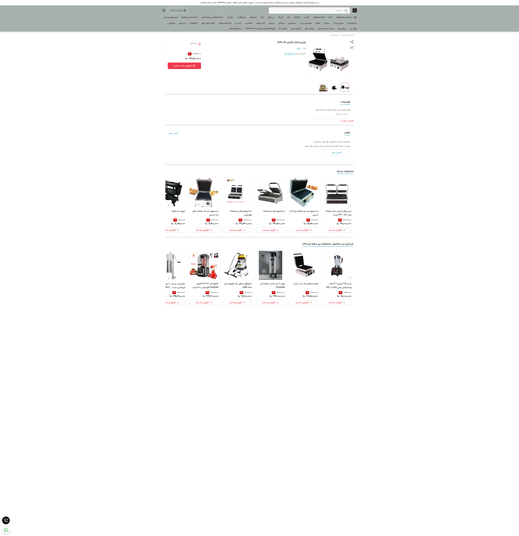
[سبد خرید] (163, 10)
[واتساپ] (6, 530)
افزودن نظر (173, 133)
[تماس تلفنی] (6, 520)
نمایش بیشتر (348, 120)
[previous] (350, 205)
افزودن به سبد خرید (182, 65)
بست (298, 48)
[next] (168, 205)
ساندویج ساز (334, 35)
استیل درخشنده (348, 35)
